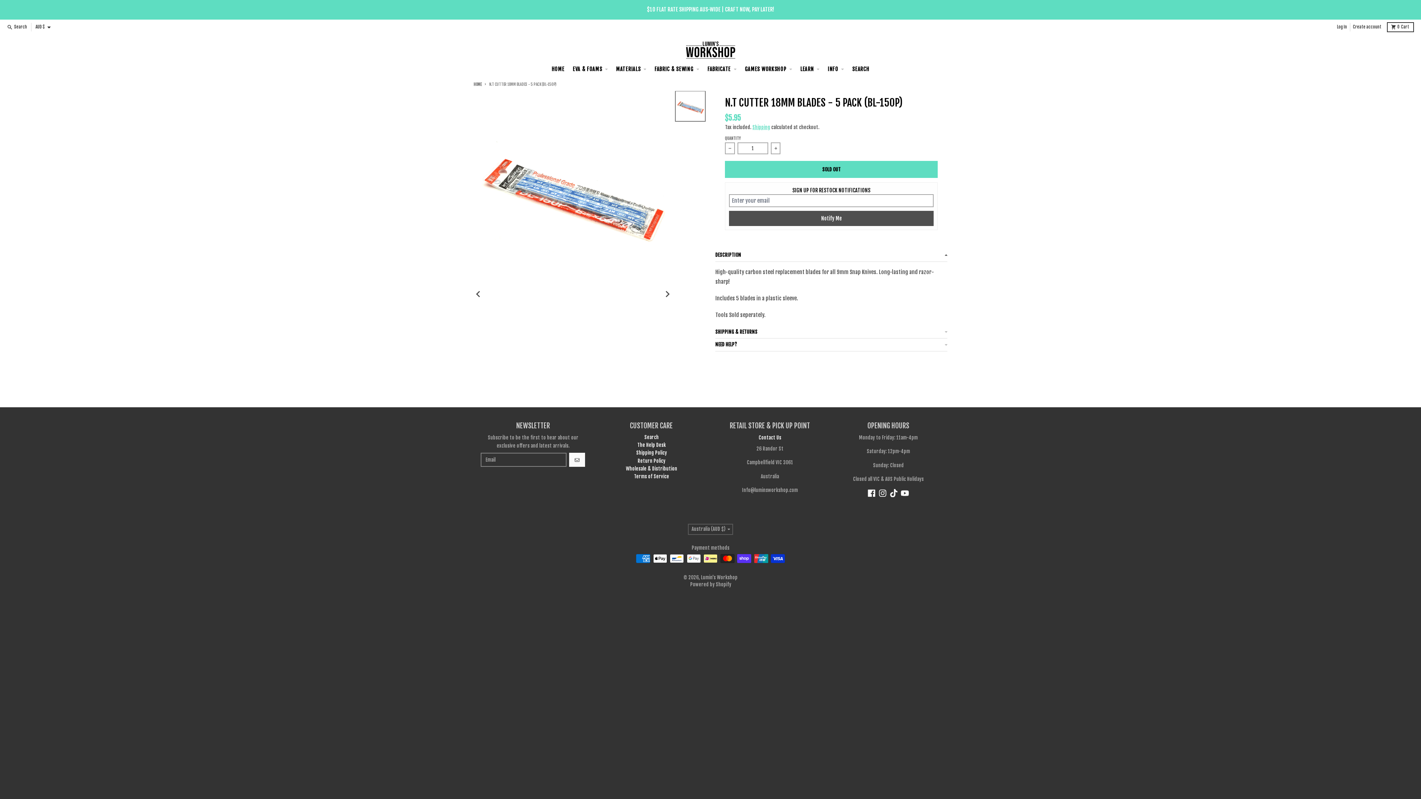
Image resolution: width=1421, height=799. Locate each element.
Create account (1367, 27)
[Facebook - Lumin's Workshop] (871, 493)
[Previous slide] (478, 294)
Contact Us (770, 438)
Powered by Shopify (710, 584)
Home (478, 84)
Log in (1342, 27)
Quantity (733, 138)
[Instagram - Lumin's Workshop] (883, 493)
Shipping (761, 127)
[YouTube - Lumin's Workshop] (905, 493)
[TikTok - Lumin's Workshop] (894, 493)
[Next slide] (667, 294)
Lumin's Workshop (719, 577)
